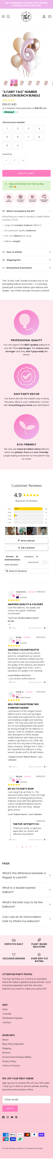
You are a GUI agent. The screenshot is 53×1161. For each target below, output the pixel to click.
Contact (6, 1022)
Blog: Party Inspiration (13, 1043)
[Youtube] (12, 1117)
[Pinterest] (16, 1117)
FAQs (5, 1009)
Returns (6, 1052)
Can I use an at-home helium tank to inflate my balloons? (21, 919)
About (5, 1039)
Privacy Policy (9, 1061)
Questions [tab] (29, 556)
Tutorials (6, 1013)
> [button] (36, 846)
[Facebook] (3, 1117)
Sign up (10, 1108)
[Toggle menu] (3, 16)
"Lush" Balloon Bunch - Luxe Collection (25, 814)
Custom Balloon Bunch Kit (19, 675)
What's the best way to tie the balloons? (22, 904)
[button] (45, 628)
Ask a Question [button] (28, 547)
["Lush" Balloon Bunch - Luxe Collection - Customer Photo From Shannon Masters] (42, 531)
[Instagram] (8, 1117)
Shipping (6, 1048)
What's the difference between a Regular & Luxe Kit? (24, 875)
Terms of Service (11, 1065)
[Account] (43, 16)
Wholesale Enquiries (12, 1018)
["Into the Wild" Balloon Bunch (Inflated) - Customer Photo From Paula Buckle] (21, 531)
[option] (26, 50)
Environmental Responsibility (17, 1057)
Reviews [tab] (10, 556)
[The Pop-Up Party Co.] (26, 16)
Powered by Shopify (35, 1148)
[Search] (9, 16)
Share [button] (13, 628)
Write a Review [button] (28, 540)
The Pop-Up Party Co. (17, 1148)
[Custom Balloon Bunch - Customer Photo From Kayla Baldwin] (32, 531)
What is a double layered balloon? (18, 890)
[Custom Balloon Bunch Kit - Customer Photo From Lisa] (10, 531)
